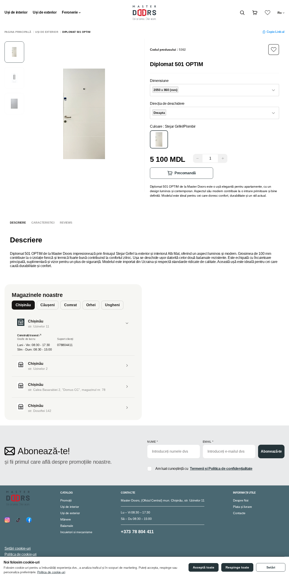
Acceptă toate (203, 567)
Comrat (70, 305)
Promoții (65, 500)
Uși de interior (16, 12)
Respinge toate (237, 567)
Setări (270, 567)
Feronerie (70, 12)
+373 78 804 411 (137, 531)
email (208, 441)
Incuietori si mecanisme (76, 532)
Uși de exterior (44, 12)
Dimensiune (159, 81)
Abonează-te (271, 451)
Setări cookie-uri (18, 548)
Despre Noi (240, 500)
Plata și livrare (242, 507)
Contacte (239, 513)
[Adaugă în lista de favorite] (273, 49)
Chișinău (23, 305)
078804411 (64, 345)
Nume (152, 441)
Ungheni (112, 305)
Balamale (66, 526)
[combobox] (214, 90)
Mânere (65, 519)
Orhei (91, 305)
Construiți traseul (28, 335)
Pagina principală (18, 32)
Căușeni (47, 305)
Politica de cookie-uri (21, 554)
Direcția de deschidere (167, 103)
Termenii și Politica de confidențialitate (221, 469)
